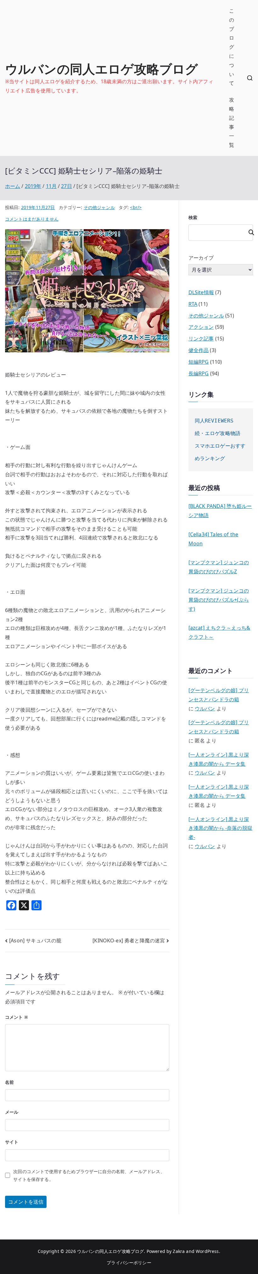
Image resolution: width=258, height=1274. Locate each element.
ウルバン (205, 708)
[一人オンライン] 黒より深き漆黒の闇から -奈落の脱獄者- (220, 828)
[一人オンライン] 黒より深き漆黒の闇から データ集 (218, 759)
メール (11, 1112)
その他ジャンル (99, 207)
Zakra (179, 1251)
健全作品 (198, 350)
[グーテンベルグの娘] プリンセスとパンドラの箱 (218, 695)
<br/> (136, 207)
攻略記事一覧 (231, 122)
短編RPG (198, 361)
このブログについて (231, 46)
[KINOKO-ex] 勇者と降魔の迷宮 (129, 940)
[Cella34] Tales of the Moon (213, 539)
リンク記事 (201, 338)
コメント (16, 1017)
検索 (192, 217)
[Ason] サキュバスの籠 (35, 940)
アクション (201, 326)
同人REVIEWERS (214, 421)
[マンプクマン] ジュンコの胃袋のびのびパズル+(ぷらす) (218, 599)
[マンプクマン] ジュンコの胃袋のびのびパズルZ (218, 567)
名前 (9, 1082)
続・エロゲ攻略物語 (217, 433)
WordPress (207, 1251)
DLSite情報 (201, 292)
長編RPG (198, 373)
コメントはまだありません (32, 219)
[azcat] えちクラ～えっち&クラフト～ (219, 632)
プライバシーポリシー (129, 1263)
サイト (11, 1142)
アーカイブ (201, 257)
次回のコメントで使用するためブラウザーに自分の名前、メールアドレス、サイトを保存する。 (89, 1175)
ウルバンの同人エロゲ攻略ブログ (101, 68)
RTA (192, 304)
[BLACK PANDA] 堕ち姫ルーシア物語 (220, 511)
